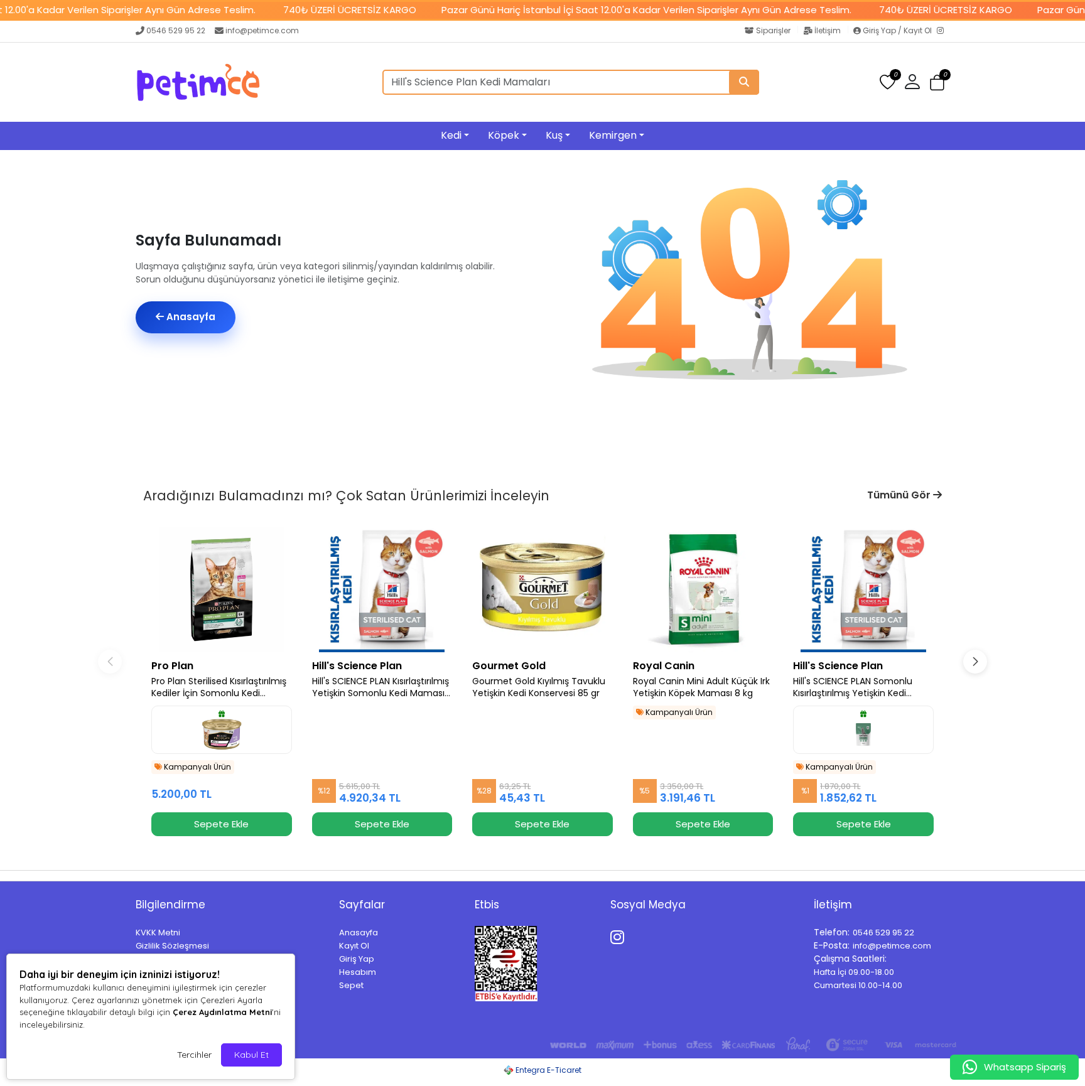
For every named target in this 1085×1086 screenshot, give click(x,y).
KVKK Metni (158, 932)
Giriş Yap (356, 959)
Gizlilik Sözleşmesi (172, 946)
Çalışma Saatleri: (850, 958)
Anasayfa (189, 316)
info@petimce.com (262, 30)
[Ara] (744, 82)
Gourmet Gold (509, 666)
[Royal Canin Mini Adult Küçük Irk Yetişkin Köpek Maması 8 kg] (703, 589)
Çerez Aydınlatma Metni (222, 1012)
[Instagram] (943, 31)
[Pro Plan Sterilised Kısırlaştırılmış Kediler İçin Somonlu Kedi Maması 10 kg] (221, 589)
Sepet (351, 985)
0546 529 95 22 (175, 30)
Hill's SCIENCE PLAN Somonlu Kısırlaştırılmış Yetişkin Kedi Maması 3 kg (852, 687)
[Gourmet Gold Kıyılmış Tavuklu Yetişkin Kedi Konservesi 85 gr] (542, 589)
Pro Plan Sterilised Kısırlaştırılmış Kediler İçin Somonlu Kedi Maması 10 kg (218, 687)
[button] (937, 83)
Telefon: (832, 932)
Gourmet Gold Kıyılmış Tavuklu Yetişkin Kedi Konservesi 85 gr (538, 687)
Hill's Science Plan (357, 666)
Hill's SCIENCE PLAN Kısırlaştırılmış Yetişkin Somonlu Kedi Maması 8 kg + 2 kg (380, 687)
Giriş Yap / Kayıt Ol (897, 30)
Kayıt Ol (354, 946)
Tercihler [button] (194, 1054)
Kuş (554, 135)
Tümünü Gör (900, 495)
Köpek (503, 135)
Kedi (451, 135)
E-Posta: (832, 945)
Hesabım (357, 972)
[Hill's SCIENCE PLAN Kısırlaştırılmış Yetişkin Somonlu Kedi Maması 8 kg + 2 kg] (382, 589)
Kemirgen (613, 135)
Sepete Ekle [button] (221, 824)
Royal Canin (663, 666)
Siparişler (773, 30)
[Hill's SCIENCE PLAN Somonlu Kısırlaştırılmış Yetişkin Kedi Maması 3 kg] (863, 589)
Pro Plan (172, 666)
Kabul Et (251, 1054)
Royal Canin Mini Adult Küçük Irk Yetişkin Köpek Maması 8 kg (701, 687)
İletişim (827, 30)
